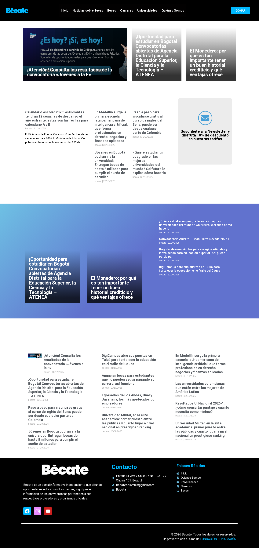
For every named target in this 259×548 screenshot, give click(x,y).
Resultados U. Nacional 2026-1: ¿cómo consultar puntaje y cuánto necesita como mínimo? (202, 407)
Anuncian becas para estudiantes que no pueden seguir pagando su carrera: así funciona (128, 379)
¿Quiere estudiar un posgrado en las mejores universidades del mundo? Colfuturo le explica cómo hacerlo (149, 162)
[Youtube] (48, 511)
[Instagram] (37, 511)
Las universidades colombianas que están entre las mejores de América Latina (200, 388)
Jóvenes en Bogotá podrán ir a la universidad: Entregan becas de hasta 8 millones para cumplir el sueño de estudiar (111, 164)
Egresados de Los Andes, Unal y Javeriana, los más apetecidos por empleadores (129, 399)
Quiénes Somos (173, 10)
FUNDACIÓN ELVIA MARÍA (218, 539)
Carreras (126, 10)
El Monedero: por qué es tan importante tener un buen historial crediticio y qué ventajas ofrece (208, 62)
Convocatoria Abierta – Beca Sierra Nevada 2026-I (194, 239)
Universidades (147, 10)
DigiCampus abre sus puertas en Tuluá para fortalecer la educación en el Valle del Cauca (189, 268)
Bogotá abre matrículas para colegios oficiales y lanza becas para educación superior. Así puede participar (193, 253)
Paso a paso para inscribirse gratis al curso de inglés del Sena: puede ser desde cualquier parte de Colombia (148, 122)
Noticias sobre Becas (88, 10)
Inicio (64, 10)
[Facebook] (27, 511)
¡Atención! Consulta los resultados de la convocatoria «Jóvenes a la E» (69, 72)
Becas (111, 10)
